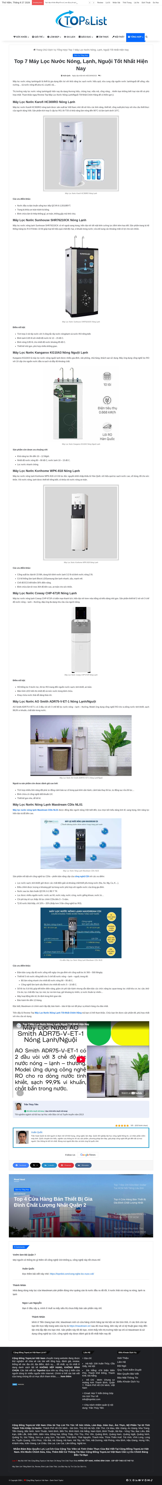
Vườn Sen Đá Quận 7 (24, 1254)
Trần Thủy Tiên (31, 1104)
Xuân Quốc (67, 76)
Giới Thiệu (123, 1358)
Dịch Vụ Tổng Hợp (57, 50)
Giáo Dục (85, 37)
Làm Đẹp (54, 37)
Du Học (156, 3)
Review (100, 3)
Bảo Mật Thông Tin (127, 1377)
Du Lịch (70, 37)
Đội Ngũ (121, 1366)
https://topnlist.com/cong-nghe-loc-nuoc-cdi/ (72, 1274)
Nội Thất (119, 37)
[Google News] (88, 1155)
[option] (81, 1205)
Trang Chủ (41, 50)
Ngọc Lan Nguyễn (32, 1303)
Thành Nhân (19, 1285)
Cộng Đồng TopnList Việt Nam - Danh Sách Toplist (44, 1480)
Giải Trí (38, 37)
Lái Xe (136, 3)
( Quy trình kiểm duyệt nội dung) (56, 1111)
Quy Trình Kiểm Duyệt (129, 1369)
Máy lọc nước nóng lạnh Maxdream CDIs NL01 (35, 810)
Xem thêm (65, 1376)
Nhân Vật (116, 3)
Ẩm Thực (104, 37)
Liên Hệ (121, 1362)
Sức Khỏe (21, 37)
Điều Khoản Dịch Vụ (128, 1381)
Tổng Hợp (135, 37)
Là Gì (108, 3)
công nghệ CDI (82, 876)
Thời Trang (127, 3)
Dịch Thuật (146, 3)
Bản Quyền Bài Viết (128, 1373)
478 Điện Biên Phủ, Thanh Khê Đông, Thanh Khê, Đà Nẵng (98, 1373)
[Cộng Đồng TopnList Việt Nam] (81, 19)
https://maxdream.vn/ (80, 1326)
